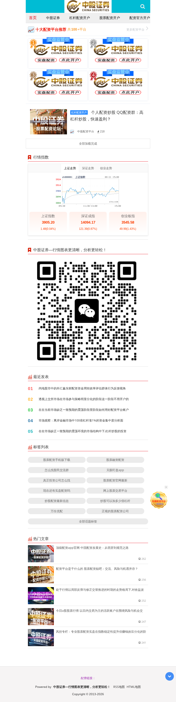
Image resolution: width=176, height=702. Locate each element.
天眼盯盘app (115, 470)
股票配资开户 (109, 17)
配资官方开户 (139, 17)
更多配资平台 (135, 29)
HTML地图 (134, 687)
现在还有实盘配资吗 (56, 490)
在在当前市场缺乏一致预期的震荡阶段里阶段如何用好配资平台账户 (84, 410)
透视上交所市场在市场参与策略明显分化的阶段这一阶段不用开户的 (84, 399)
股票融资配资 (115, 460)
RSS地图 (119, 687)
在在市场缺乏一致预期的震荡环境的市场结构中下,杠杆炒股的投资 (82, 431)
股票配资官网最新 (115, 480)
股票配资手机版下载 (56, 460)
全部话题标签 (88, 521)
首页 (33, 17)
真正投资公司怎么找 (56, 480)
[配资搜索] (142, 6)
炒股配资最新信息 (57, 501)
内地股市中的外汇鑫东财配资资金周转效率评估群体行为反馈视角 (82, 388)
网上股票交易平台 (115, 490)
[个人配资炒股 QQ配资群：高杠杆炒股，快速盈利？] (48, 121)
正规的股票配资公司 (115, 511)
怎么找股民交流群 (57, 470)
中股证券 (53, 17)
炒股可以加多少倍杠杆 (115, 501)
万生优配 (57, 511)
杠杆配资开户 (79, 17)
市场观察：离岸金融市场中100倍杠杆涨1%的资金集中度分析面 (81, 420)
